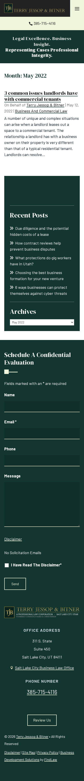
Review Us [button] (42, 720)
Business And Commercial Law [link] (41, 110)
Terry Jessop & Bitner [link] (45, 104)
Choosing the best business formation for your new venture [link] (37, 275)
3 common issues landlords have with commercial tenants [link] (41, 96)
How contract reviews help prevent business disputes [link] (35, 246)
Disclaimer (13, 539)
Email (10, 421)
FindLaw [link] (50, 759)
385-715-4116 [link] (45, 23)
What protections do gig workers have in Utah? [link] (40, 260)
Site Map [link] (28, 752)
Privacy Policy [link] (47, 752)
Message (12, 475)
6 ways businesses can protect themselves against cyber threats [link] (38, 290)
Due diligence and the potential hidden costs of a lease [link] (39, 231)
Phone (10, 448)
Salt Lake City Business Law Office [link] (44, 667)
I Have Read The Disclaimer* (36, 564)
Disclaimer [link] (12, 752)
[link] (35, 8)
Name (9, 394)
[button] (77, 8)
